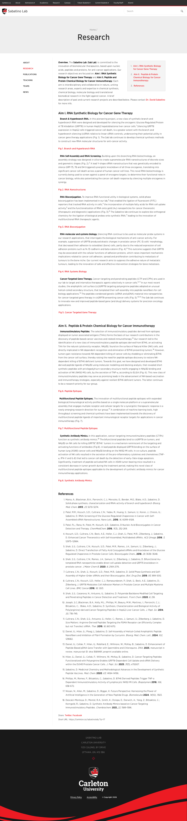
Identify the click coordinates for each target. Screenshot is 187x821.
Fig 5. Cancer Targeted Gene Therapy (77, 312)
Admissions (29, 3)
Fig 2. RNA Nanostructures (72, 189)
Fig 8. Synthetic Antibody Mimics (75, 480)
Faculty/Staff (118, 3)
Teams (26, 86)
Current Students (101, 3)
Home (93, 29)
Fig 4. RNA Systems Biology (72, 271)
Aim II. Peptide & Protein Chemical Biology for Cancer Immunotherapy (146, 77)
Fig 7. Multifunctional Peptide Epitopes (78, 428)
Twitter (68, 715)
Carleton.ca (6, 3)
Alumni (130, 3)
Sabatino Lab (17, 11)
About (17, 3)
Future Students (83, 3)
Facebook (77, 715)
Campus (67, 3)
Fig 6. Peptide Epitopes (70, 391)
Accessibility (92, 797)
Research (56, 3)
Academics (44, 3)
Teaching (28, 80)
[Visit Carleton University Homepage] (93, 779)
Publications (30, 74)
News (26, 92)
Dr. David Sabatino (155, 99)
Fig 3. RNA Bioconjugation (71, 227)
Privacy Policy (76, 797)
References (139, 86)
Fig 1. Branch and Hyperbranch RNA (76, 148)
